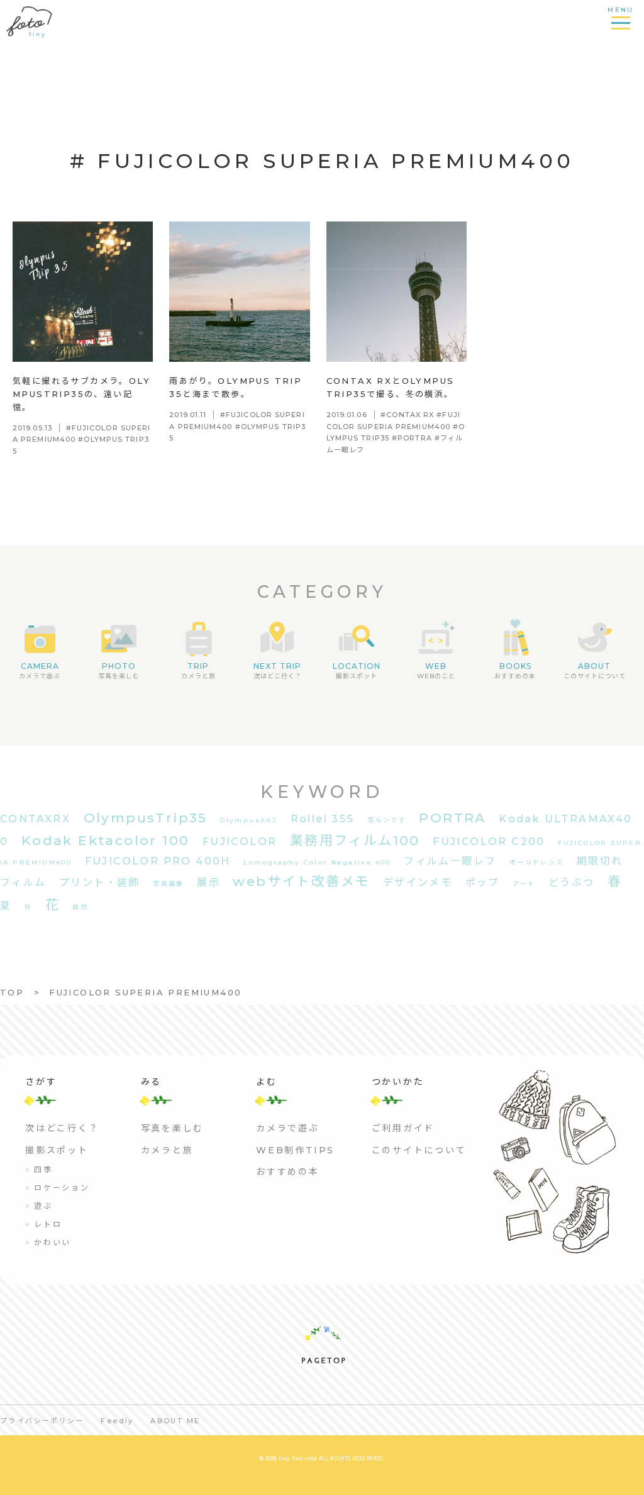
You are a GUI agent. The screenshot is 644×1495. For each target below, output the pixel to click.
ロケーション (62, 1187)
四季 (43, 1169)
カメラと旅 (167, 1150)
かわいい (52, 1242)
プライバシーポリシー (42, 1420)
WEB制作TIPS (295, 1150)
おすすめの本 (287, 1171)
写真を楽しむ (172, 1128)
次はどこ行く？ (62, 1128)
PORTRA (414, 438)
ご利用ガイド (403, 1128)
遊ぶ (43, 1206)
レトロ (48, 1224)
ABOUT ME (175, 1420)
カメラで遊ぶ (287, 1128)
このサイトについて (419, 1150)
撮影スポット (57, 1150)
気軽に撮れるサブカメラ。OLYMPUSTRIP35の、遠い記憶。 (81, 394)
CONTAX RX (410, 414)
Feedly (117, 1420)
